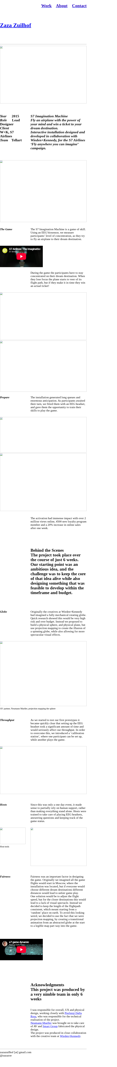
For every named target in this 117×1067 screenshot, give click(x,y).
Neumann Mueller (41, 1022)
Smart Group (50, 1026)
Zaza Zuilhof (15, 25)
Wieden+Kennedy (70, 1036)
